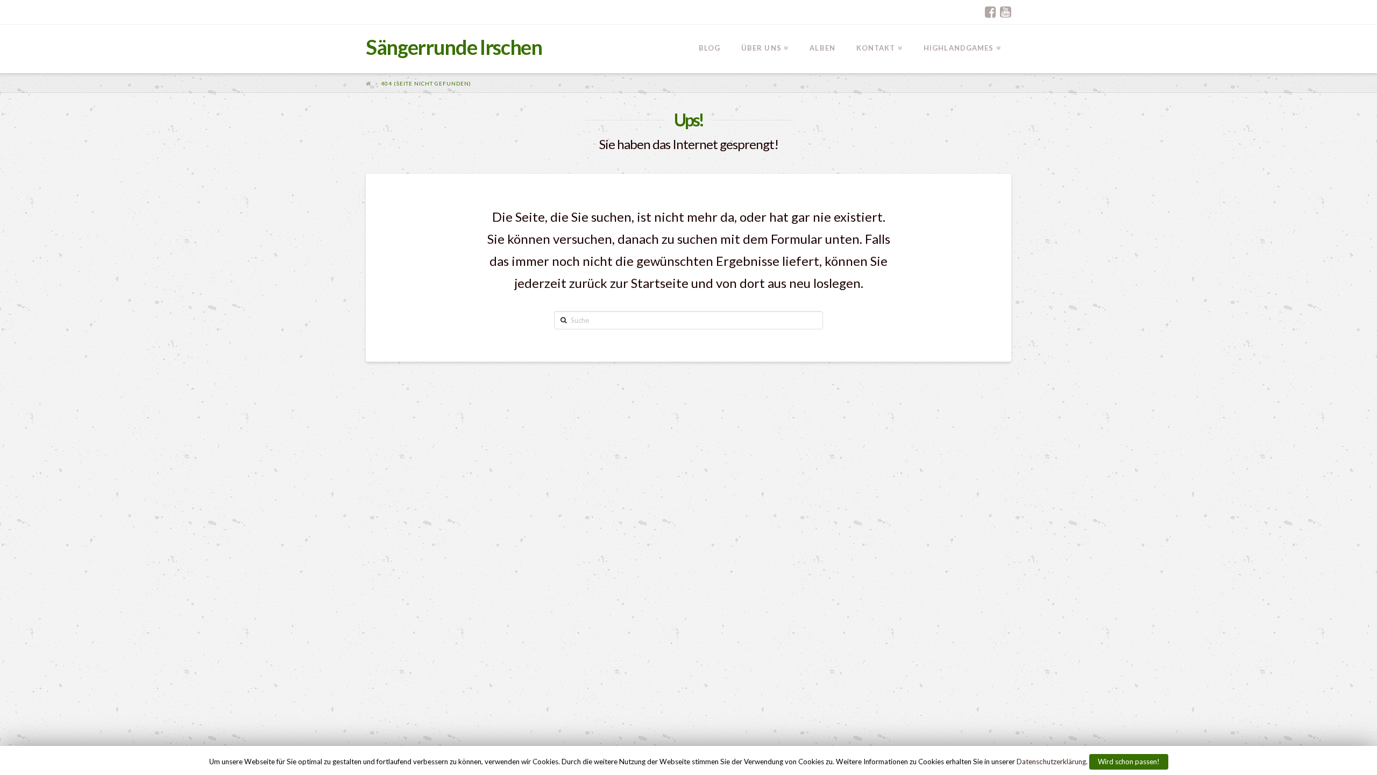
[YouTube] (1005, 11)
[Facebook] (990, 11)
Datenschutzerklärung (1051, 761)
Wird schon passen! (1129, 761)
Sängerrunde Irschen (454, 47)
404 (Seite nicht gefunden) (426, 83)
